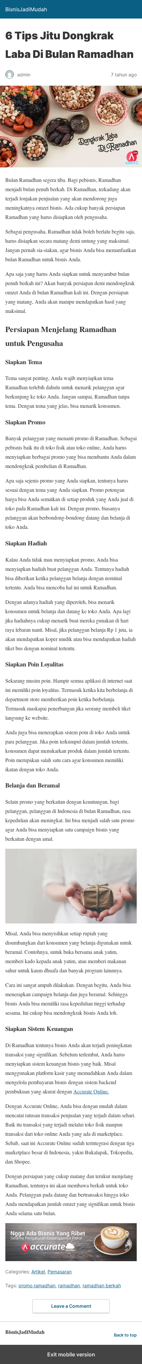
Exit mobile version (71, 1354)
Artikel (38, 1271)
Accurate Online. (91, 1091)
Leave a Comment (71, 1306)
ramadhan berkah (102, 1285)
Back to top (125, 1335)
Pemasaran (60, 1271)
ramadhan (69, 1285)
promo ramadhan (36, 1285)
